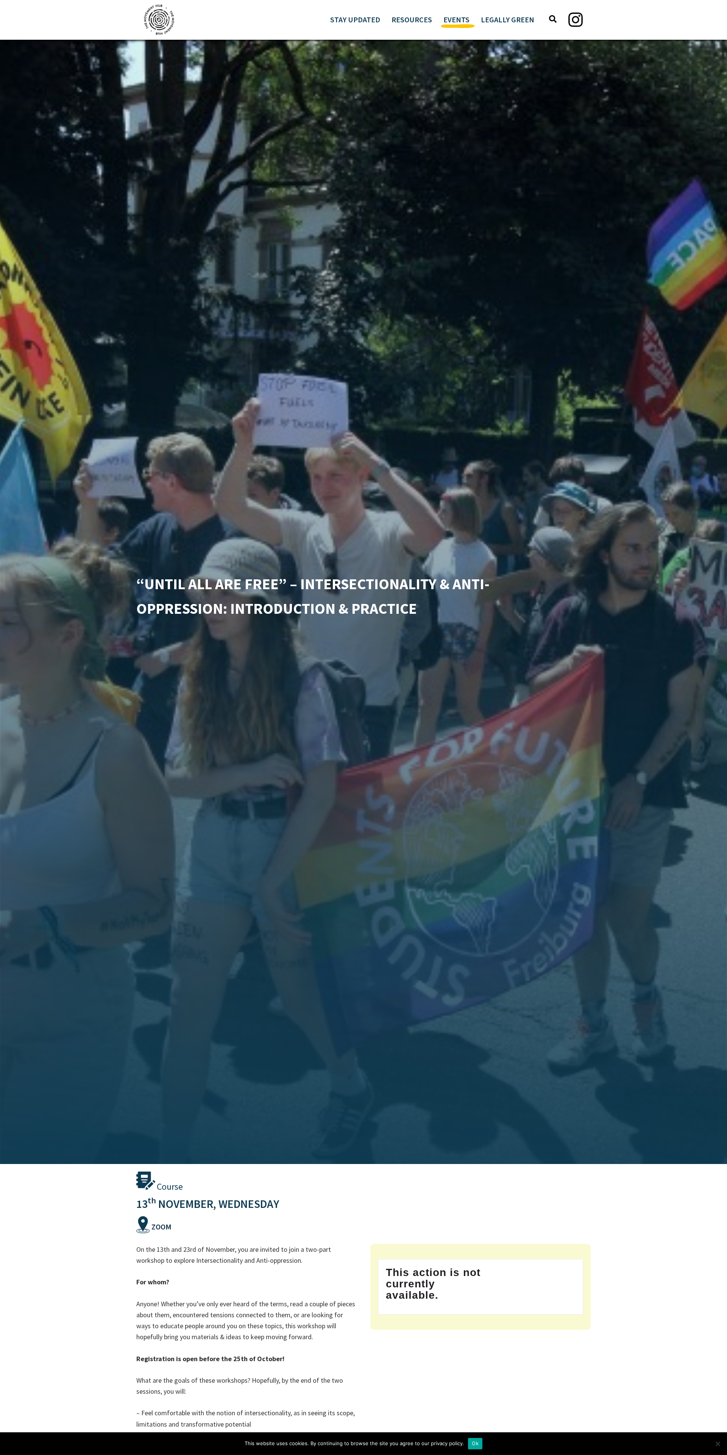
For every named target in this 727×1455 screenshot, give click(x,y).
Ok (475, 1443)
